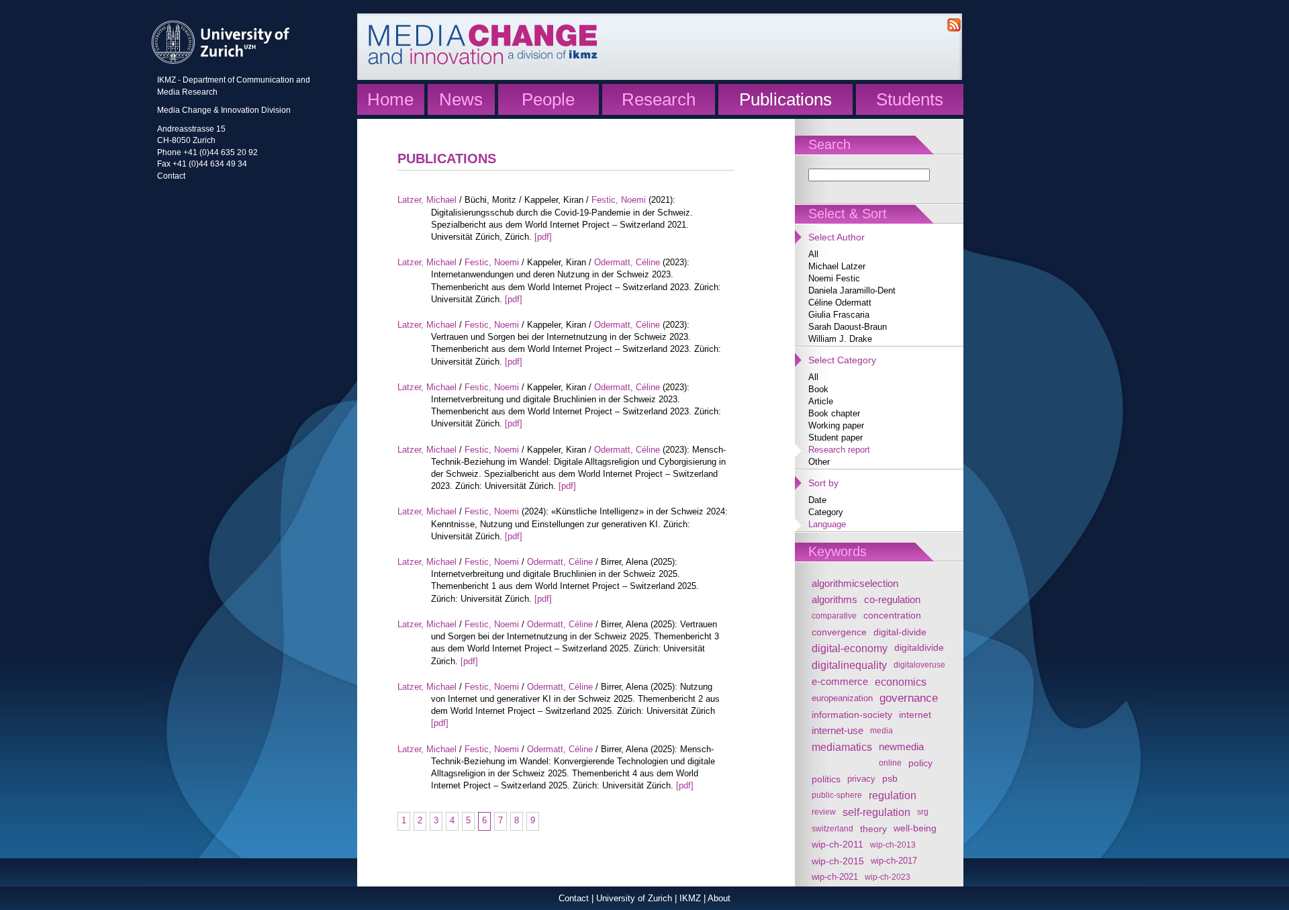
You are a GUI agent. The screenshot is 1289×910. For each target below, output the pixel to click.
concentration (892, 615)
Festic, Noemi (618, 200)
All (813, 254)
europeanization (842, 698)
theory (873, 828)
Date (817, 500)
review (824, 811)
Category (825, 512)
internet (915, 714)
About (719, 898)
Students (909, 99)
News (461, 99)
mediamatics (842, 747)
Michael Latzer (836, 266)
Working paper (836, 425)
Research (659, 99)
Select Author (836, 237)
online (890, 762)
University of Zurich (634, 898)
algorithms (834, 599)
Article (820, 401)
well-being (915, 828)
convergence (839, 632)
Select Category (842, 360)
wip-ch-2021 (835, 877)
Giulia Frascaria (838, 315)
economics (900, 682)
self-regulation (876, 812)
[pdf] (543, 237)
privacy (861, 779)
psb (890, 779)
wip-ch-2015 (838, 861)
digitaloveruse (919, 664)
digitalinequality (849, 665)
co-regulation (892, 599)
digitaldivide (919, 648)
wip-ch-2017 (894, 861)
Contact (171, 175)
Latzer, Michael (427, 200)
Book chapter (834, 413)
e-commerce (840, 681)
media (881, 730)
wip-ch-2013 (893, 844)
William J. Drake (840, 339)
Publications (785, 99)
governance (908, 698)
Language (827, 524)
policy (920, 763)
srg (922, 811)
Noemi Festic (834, 278)
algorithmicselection (855, 583)
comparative (834, 615)
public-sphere (837, 794)
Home (390, 99)
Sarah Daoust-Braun (847, 327)
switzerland (832, 828)
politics (826, 779)
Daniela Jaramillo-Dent (852, 290)
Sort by (823, 482)
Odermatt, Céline (627, 262)
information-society (852, 714)
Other (819, 462)
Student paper (835, 438)
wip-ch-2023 (887, 876)
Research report (839, 450)
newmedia (901, 746)
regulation (892, 795)
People (548, 99)
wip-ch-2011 (837, 844)
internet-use (837, 730)
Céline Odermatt (839, 303)
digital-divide (899, 632)
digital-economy (850, 648)
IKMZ (690, 898)
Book (818, 389)
